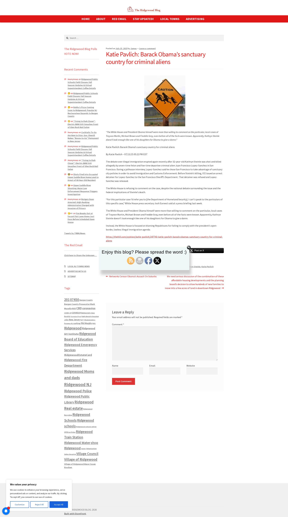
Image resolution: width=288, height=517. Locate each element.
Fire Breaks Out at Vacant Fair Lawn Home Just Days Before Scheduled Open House (81, 218)
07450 (74, 299)
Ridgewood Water (77, 442)
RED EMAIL (119, 19)
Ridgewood (73, 328)
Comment (118, 324)
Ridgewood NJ (78, 384)
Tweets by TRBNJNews (74, 233)
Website (190, 365)
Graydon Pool (76, 316)
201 (67, 299)
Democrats (86, 313)
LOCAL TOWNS (169, 19)
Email (152, 365)
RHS (94, 323)
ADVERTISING (195, 19)
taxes (83, 449)
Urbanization (91, 448)
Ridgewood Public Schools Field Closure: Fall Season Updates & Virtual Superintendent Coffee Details (83, 83)
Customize (19, 504)
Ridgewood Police (78, 391)
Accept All (58, 504)
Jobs (66, 320)
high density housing (90, 316)
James (133, 48)
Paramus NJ (68, 323)
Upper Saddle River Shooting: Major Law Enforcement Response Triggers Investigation (83, 189)
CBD (79, 308)
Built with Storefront (75, 513)
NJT (82, 320)
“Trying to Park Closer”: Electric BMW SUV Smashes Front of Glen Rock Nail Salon (83, 124)
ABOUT (100, 19)
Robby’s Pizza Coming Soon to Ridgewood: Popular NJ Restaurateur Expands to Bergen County (83, 111)
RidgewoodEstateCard (78, 355)
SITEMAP (72, 276)
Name (115, 365)
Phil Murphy (86, 323)
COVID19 (76, 312)
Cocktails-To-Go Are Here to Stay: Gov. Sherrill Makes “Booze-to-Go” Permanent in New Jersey (83, 137)
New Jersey (74, 319)
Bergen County (86, 300)
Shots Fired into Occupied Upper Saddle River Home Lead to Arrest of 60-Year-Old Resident (83, 177)
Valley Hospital (70, 454)
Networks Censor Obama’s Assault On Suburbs (133, 276)
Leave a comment (147, 48)
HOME (85, 19)
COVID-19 (67, 313)
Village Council (87, 453)
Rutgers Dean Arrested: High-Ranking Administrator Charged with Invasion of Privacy (81, 203)
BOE (74, 308)
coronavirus (88, 308)
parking (77, 323)
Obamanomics (89, 320)
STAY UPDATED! (143, 19)
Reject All (39, 504)
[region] (39, 495)
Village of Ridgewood (80, 459)
